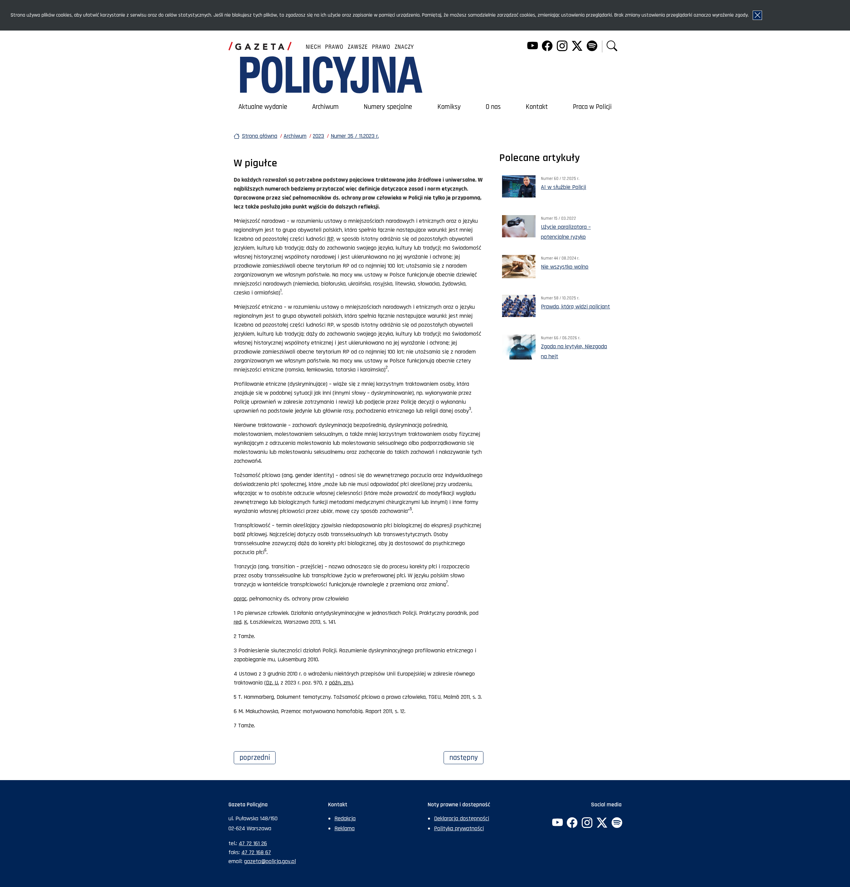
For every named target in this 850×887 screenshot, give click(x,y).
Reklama (344, 828)
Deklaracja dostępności (461, 818)
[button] (612, 46)
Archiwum (325, 107)
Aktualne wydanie (262, 107)
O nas (493, 107)
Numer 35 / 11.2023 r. (355, 136)
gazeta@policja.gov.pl (270, 861)
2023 (318, 136)
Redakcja (345, 818)
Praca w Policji (592, 107)
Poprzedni (257, 758)
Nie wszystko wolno (564, 267)
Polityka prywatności (459, 828)
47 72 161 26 (253, 843)
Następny (466, 758)
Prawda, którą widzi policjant (575, 306)
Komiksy (449, 107)
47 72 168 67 (256, 852)
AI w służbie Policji (563, 187)
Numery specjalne (388, 107)
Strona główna (259, 136)
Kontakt (537, 107)
